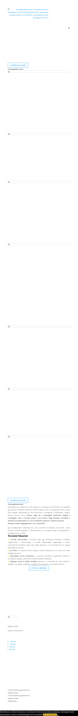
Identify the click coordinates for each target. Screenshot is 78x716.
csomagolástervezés (15, 660)
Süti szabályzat (32, 685)
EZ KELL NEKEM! (39, 568)
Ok (45, 715)
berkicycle (20, 701)
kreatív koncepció (14, 665)
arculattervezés (13, 657)
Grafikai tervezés (18, 65)
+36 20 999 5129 (14, 639)
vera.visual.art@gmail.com (17, 633)
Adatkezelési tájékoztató (17, 682)
